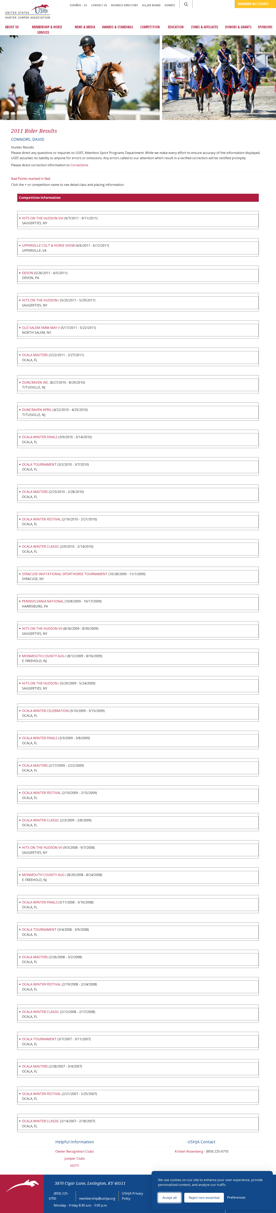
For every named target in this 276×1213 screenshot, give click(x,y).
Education (175, 27)
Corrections (79, 165)
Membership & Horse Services (47, 30)
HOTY (74, 1166)
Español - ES (78, 5)
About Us (12, 27)
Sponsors (265, 27)
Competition (150, 27)
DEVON (27, 273)
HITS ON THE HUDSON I (40, 300)
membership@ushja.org (97, 1198)
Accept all (169, 1197)
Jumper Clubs (74, 1158)
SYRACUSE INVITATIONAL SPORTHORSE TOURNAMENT (65, 574)
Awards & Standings (117, 27)
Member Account (254, 4)
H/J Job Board (151, 5)
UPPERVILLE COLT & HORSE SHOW (48, 245)
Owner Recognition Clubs (74, 1151)
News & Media (85, 27)
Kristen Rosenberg (189, 1151)
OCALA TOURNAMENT (39, 464)
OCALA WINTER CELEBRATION (45, 711)
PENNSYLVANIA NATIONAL (43, 601)
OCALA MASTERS (35, 355)
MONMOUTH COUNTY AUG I (44, 656)
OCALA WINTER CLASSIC (40, 546)
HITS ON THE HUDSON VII (42, 628)
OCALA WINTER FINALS (40, 437)
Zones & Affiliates (204, 27)
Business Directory (124, 5)
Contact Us (99, 5)
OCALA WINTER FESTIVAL (41, 519)
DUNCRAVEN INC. (35, 382)
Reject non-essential (204, 1197)
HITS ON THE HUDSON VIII (42, 218)
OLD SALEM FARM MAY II (41, 327)
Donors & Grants (238, 27)
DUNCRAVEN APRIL (37, 409)
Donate (170, 5)
